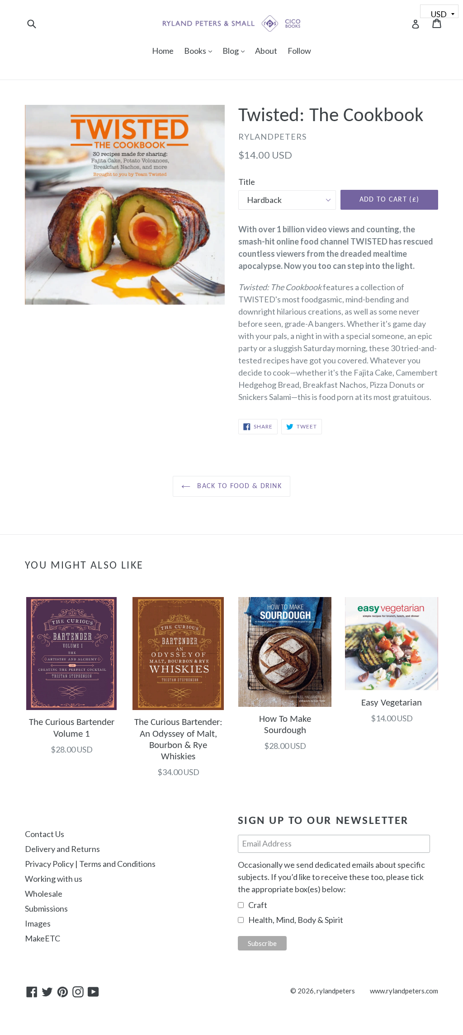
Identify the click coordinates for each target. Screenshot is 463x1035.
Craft (257, 905)
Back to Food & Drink (238, 486)
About (266, 51)
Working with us (53, 879)
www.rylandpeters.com (404, 991)
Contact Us (44, 834)
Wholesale (43, 894)
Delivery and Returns (62, 849)
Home (163, 51)
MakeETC (42, 938)
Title (246, 182)
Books (200, 50)
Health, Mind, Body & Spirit (295, 920)
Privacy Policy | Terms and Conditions (90, 864)
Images (38, 923)
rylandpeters (336, 991)
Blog (235, 50)
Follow (299, 51)
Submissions (46, 908)
